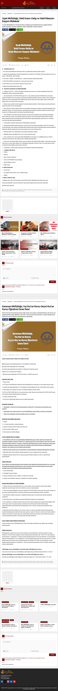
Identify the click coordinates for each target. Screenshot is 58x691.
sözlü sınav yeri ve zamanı (41, 562)
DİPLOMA (29, 189)
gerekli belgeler (45, 189)
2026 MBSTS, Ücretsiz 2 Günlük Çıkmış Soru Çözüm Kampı (21, 8)
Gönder (20, 29)
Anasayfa (4, 13)
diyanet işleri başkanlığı (36, 189)
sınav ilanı (24, 562)
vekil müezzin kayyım (20, 191)
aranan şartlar (6, 189)
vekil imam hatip (12, 191)
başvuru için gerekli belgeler (23, 561)
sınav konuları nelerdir (31, 562)
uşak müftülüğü (5, 191)
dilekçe (25, 189)
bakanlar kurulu (7, 561)
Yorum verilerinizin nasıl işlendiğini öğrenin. (35, 285)
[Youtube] (14, 681)
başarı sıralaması (13, 561)
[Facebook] (2, 681)
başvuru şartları (40, 561)
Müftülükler (10, 13)
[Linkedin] (11, 681)
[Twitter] (5, 681)
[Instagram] (8, 681)
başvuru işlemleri (32, 561)
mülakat (50, 189)
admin (6, 65)
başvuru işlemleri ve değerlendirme (17, 189)
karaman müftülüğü (18, 562)
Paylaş (6, 29)
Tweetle (13, 29)
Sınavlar (31, 602)
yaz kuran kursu (50, 562)
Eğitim (11, 620)
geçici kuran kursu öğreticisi (8, 562)
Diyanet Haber (5, 620)
